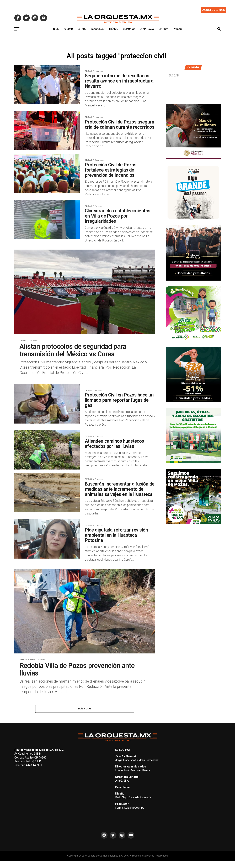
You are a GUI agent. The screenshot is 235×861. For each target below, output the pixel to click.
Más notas (84, 708)
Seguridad (97, 29)
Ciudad (68, 29)
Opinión (163, 29)
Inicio (56, 29)
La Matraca (147, 29)
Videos (178, 29)
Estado (82, 29)
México (113, 29)
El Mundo (129, 29)
